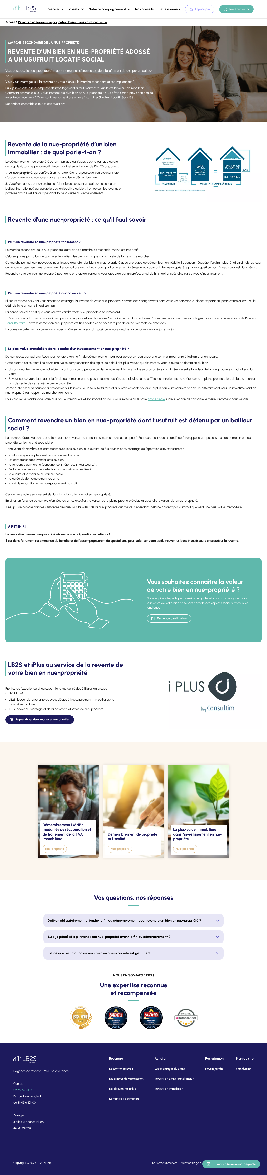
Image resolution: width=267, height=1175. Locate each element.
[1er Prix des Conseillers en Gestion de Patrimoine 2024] (116, 1017)
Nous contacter (239, 9)
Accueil (10, 22)
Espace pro (202, 9)
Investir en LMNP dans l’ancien (174, 1079)
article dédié (156, 399)
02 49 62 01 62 (23, 1090)
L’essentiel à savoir (121, 1069)
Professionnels (169, 9)
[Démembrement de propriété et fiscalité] (133, 811)
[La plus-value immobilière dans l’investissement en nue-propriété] (198, 811)
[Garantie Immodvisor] (186, 1017)
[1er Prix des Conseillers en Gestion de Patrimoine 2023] (151, 1017)
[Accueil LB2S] (24, 9)
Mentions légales (192, 1163)
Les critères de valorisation (126, 1079)
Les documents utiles (122, 1089)
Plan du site (243, 1069)
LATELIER (45, 1163)
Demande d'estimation (172, 618)
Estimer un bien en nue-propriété (234, 1164)
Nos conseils (144, 9)
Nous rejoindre (214, 1069)
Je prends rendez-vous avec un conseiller (43, 719)
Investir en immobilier (169, 1089)
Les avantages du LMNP (170, 1069)
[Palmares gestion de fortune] (81, 1017)
